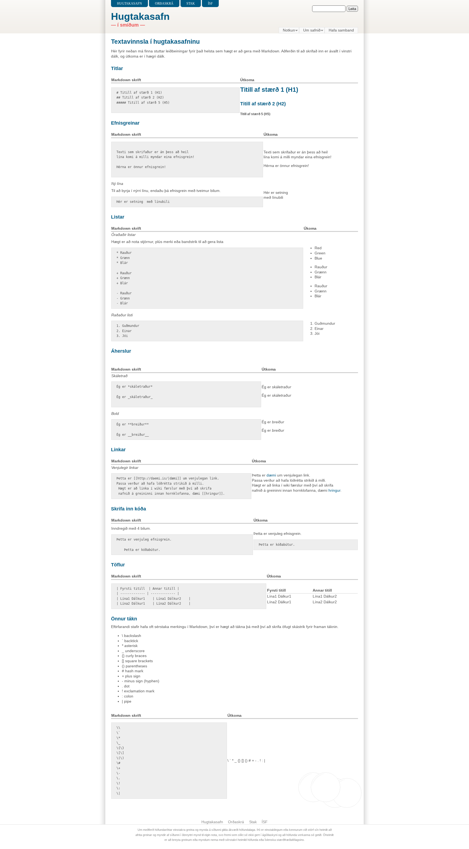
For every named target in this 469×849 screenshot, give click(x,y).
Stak (190, 3)
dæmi (271, 475)
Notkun (287, 30)
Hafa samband (341, 30)
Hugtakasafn (129, 3)
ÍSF (210, 3)
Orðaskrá (164, 3)
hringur (334, 490)
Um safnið (310, 30)
